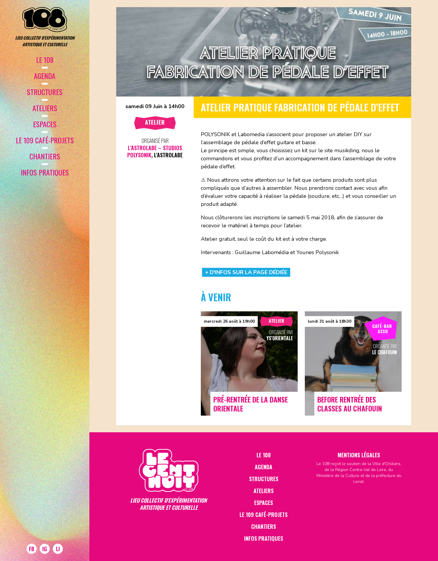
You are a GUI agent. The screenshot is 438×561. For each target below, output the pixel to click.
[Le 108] (44, 19)
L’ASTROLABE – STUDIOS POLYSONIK (154, 151)
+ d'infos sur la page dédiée (246, 272)
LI (58, 549)
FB (31, 549)
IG (44, 549)
